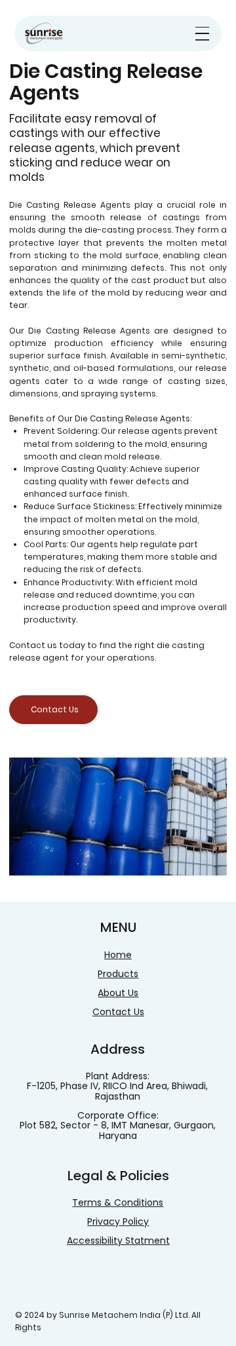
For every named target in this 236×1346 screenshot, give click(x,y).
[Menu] (202, 34)
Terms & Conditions (117, 1202)
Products (118, 973)
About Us (118, 992)
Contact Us (118, 1011)
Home (118, 954)
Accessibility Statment (118, 1240)
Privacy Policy (118, 1221)
